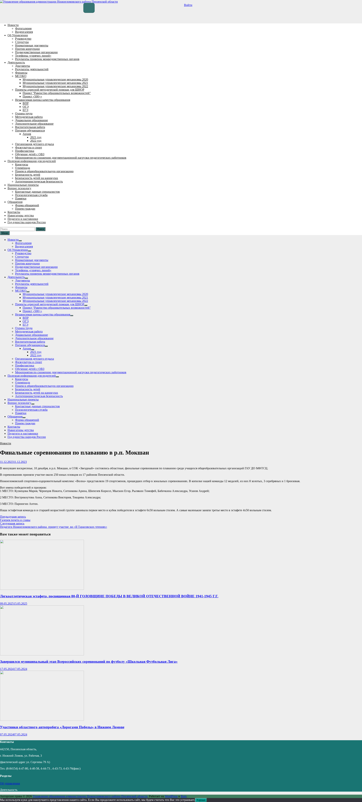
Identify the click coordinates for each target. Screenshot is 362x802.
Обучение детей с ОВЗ (29, 154)
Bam (183, 796)
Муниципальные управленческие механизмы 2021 (55, 82)
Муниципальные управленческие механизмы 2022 (55, 86)
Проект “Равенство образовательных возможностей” (57, 93)
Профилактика (24, 150)
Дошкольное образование (31, 120)
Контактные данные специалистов (37, 191)
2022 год (35, 140)
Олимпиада (22, 167)
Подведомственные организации (36, 52)
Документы (22, 65)
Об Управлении (18, 35)
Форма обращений (27, 205)
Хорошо (200, 800)
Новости (13, 25)
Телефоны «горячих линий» (33, 55)
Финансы (21, 72)
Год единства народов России (27, 222)
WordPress (171, 796)
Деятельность (16, 62)
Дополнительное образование (34, 123)
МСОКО (20, 76)
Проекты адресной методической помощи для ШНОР (49, 89)
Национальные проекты (23, 184)
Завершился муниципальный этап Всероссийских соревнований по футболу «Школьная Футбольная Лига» (89, 662)
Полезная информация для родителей (32, 161)
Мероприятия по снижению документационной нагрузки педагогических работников (70, 157)
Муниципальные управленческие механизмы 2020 (55, 79)
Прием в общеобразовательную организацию (44, 171)
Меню (5, 233)
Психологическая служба (31, 195)
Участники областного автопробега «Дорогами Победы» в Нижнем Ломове (62, 727)
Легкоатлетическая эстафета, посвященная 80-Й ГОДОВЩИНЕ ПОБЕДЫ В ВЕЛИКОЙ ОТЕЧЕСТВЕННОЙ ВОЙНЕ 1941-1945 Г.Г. (109, 596)
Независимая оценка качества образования (42, 99)
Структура (22, 42)
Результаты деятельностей (31, 69)
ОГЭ (26, 106)
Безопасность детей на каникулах (36, 178)
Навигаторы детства (21, 215)
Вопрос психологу (19, 188)
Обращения (15, 201)
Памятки (20, 198)
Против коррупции (27, 48)
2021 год (35, 137)
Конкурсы (21, 164)
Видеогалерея (24, 31)
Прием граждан (25, 208)
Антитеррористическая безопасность (39, 181)
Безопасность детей (27, 174)
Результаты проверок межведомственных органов (47, 59)
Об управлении (10, 783)
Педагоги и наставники (23, 218)
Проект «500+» (32, 96)
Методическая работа (29, 116)
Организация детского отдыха (34, 144)
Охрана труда (23, 113)
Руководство (23, 38)
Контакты (14, 212)
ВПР (26, 103)
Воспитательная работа (30, 127)
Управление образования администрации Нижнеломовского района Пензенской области (90, 796)
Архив (27, 133)
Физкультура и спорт (28, 147)
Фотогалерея (23, 28)
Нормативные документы (31, 45)
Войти (188, 5)
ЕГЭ (25, 110)
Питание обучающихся (30, 130)
